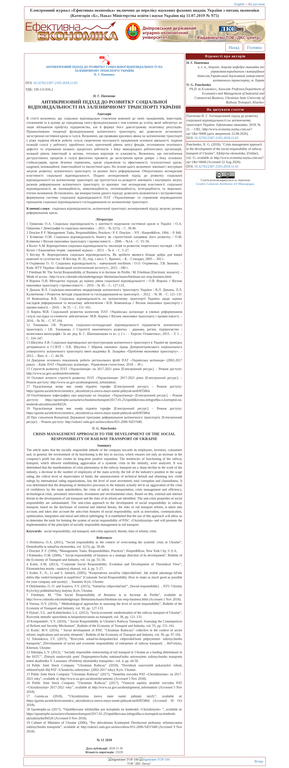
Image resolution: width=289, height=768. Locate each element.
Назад (234, 47)
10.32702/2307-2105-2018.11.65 (55, 83)
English (239, 4)
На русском (256, 4)
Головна (254, 47)
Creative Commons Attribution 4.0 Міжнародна (225, 184)
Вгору (259, 761)
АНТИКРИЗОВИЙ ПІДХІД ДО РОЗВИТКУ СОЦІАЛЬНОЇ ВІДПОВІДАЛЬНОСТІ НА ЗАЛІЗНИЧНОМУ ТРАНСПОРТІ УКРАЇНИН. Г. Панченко (104, 70)
